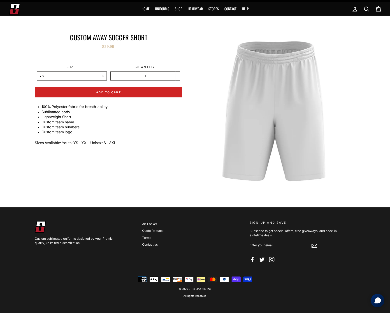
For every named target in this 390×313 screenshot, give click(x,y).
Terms (146, 237)
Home (146, 9)
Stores (213, 9)
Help (245, 9)
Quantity (145, 67)
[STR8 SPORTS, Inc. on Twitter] (262, 259)
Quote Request (152, 230)
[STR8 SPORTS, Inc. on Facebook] (252, 259)
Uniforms (162, 9)
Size (71, 67)
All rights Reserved (195, 295)
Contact (230, 9)
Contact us (150, 244)
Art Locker (149, 224)
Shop (178, 9)
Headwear (195, 9)
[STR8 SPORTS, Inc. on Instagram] (271, 259)
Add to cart (108, 92)
